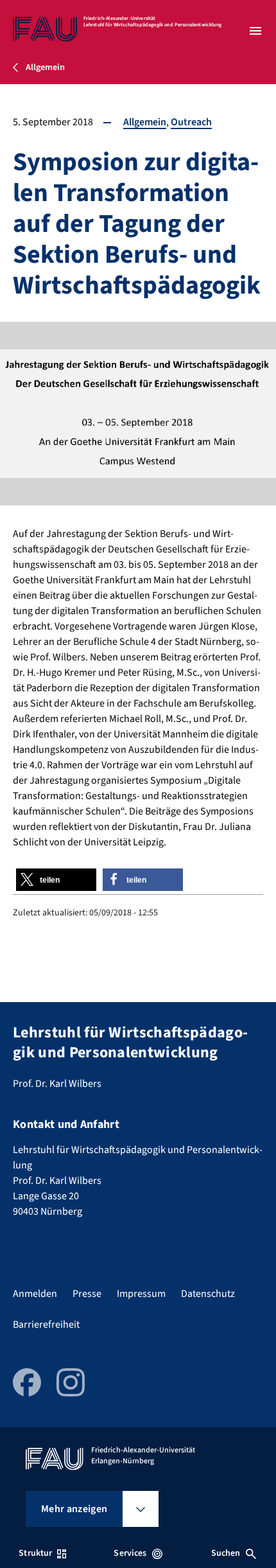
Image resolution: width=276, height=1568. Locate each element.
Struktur (35, 1553)
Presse (87, 1294)
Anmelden (35, 1294)
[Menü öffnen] (255, 31)
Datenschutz (208, 1294)
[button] (56, 879)
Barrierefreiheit (46, 1324)
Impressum (141, 1294)
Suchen (226, 1553)
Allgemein (144, 122)
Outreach (191, 122)
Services (130, 1553)
